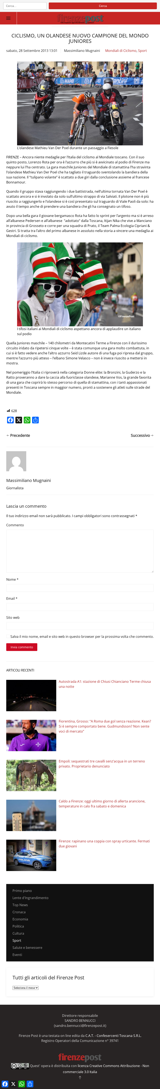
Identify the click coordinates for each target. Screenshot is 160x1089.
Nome (12, 579)
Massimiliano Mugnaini (82, 50)
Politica (18, 926)
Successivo (140, 435)
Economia (20, 919)
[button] (8, 18)
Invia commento (22, 647)
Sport (142, 50)
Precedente (20, 435)
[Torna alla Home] (80, 18)
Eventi (17, 954)
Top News (20, 905)
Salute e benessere (27, 947)
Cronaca (19, 912)
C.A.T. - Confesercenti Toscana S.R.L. (113, 1035)
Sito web (13, 617)
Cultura (18, 933)
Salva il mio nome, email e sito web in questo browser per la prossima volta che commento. (82, 636)
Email (12, 598)
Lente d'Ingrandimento (30, 898)
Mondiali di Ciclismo (120, 50)
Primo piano (22, 890)
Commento (15, 525)
